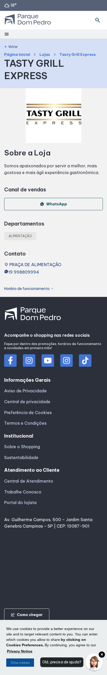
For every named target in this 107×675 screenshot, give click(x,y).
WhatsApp (56, 204)
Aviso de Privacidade (25, 390)
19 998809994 (23, 272)
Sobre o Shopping (22, 446)
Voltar (11, 47)
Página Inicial (17, 54)
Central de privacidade (27, 401)
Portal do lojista (20, 502)
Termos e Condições (25, 423)
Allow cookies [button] (20, 663)
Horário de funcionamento (29, 289)
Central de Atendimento (28, 481)
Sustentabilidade (21, 457)
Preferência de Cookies (28, 412)
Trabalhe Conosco (23, 491)
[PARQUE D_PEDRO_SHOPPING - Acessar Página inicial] (27, 20)
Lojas (44, 54)
